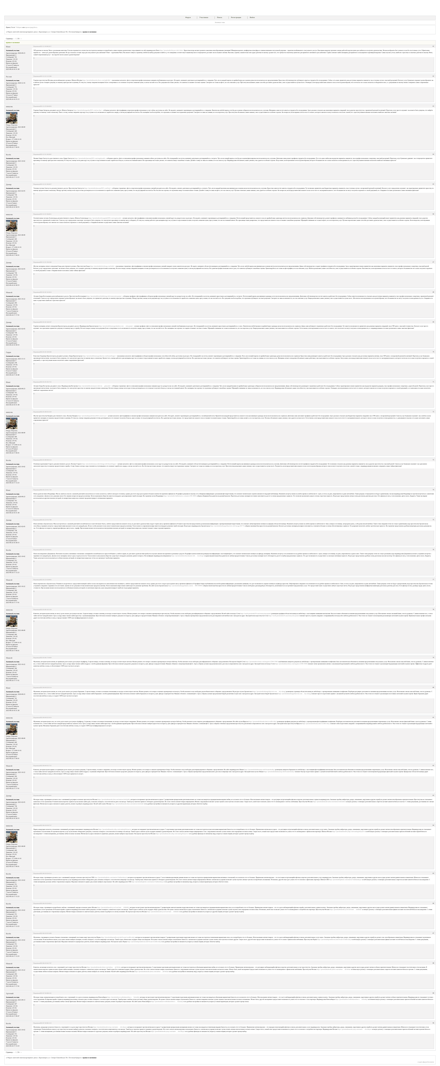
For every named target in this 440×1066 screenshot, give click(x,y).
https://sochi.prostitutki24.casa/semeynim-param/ (255, 613)
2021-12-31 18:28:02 (45, 154)
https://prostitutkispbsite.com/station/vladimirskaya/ (110, 877)
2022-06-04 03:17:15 (45, 765)
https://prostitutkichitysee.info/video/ (171, 50)
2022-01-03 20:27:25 (45, 382)
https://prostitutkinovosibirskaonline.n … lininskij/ (123, 997)
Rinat (8, 47)
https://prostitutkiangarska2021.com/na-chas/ (87, 110)
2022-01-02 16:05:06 (45, 352)
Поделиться (36, 46)
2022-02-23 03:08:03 (45, 579)
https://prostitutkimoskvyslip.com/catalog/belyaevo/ (114, 829)
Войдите (19, 27)
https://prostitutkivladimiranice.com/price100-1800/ (180, 496)
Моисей (9, 292)
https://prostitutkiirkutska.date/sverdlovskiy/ (263, 721)
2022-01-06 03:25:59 (45, 412)
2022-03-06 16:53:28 (45, 609)
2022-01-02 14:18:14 (45, 292)
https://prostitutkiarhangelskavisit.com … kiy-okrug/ (269, 691)
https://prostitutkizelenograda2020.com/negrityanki (105, 218)
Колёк (8, 155)
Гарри (8, 352)
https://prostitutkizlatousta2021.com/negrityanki (90, 158)
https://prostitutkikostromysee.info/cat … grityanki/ (94, 386)
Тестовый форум (75, 32)
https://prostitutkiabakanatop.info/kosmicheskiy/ (259, 769)
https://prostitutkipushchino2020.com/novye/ (92, 416)
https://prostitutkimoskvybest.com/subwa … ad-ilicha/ (104, 967)
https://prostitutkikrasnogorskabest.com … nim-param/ (116, 326)
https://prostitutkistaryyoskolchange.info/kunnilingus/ (99, 464)
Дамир (8, 184)
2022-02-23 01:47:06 (45, 519)
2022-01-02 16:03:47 (45, 322)
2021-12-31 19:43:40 (45, 262)
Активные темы (220, 22)
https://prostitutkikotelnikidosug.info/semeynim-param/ (104, 296)
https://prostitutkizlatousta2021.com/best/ (97, 188)
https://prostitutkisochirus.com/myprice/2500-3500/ (261, 661)
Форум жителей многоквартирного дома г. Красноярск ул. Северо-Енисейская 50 (37, 32)
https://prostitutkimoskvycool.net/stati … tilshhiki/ (113, 907)
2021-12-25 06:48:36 (45, 106)
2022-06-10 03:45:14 (45, 873)
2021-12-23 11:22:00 (45, 76)
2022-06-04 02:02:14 (45, 687)
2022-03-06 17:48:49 (45, 657)
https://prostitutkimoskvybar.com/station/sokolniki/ (114, 799)
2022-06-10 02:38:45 (45, 795)
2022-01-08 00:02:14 (45, 460)
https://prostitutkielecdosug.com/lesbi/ (102, 266)
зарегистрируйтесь (31, 27)
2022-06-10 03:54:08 (45, 933)
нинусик (9, 106)
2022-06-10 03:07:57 (45, 825)
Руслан (9, 77)
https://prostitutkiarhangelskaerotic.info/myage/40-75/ (227, 526)
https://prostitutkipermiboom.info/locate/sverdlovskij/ (118, 937)
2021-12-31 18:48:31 (45, 214)
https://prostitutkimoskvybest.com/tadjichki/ (96, 80)
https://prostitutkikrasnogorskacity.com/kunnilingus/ (99, 356)
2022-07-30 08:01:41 (45, 993)
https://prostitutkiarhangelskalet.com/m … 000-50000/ (185, 586)
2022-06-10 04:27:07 (45, 963)
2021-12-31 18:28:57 (45, 184)
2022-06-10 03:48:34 (45, 903)
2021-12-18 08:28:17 (45, 46)
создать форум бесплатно (426, 1062)
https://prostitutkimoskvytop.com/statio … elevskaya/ (110, 1027)
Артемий (9, 993)
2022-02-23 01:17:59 (45, 489)
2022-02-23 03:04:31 (45, 549)
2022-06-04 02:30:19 (45, 717)
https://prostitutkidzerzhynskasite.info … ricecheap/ (187, 556)
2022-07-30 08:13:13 (45, 1023)
